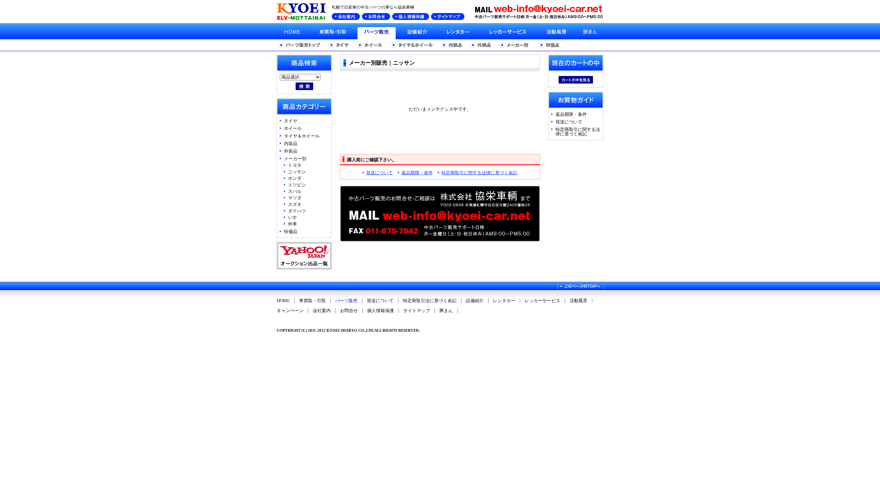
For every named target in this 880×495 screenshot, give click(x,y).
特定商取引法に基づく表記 (429, 300)
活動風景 (578, 300)
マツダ (294, 197)
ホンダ (294, 178)
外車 (292, 224)
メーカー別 (295, 158)
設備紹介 (475, 300)
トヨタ (294, 165)
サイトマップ (416, 310)
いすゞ (294, 217)
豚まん (446, 310)
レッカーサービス (542, 300)
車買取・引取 (312, 300)
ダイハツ (297, 210)
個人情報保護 (380, 310)
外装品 (290, 151)
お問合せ (349, 310)
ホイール (293, 128)
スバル (294, 191)
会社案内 (322, 310)
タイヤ (290, 120)
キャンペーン (290, 310)
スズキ (294, 204)
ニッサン (297, 171)
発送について (379, 172)
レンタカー (504, 300)
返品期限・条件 (417, 172)
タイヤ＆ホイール (302, 136)
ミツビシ (297, 184)
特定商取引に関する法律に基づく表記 (479, 172)
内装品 (290, 143)
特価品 (290, 231)
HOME (283, 300)
